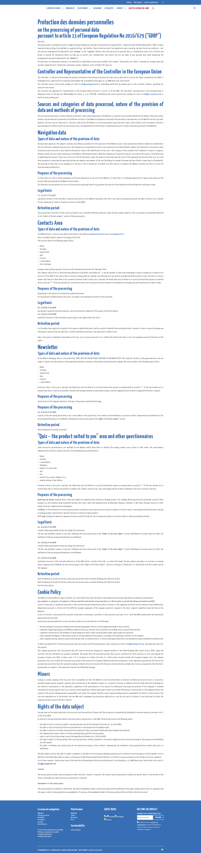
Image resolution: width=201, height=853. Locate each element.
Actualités (109, 8)
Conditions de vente (44, 836)
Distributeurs (42, 824)
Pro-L (72, 820)
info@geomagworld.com (89, 84)
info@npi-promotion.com (152, 94)
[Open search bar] (153, 8)
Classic (73, 815)
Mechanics (74, 817)
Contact (120, 8)
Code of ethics (76, 830)
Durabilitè (41, 817)
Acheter (129, 2)
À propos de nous (54, 8)
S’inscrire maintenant (151, 2)
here (151, 598)
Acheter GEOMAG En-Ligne (139, 8)
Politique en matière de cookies (48, 832)
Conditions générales (45, 834)
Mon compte (138, 2)
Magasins (41, 813)
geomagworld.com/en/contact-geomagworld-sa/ (106, 234)
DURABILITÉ (70, 8)
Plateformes (83, 8)
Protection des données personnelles (50, 830)
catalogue (97, 8)
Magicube (74, 813)
